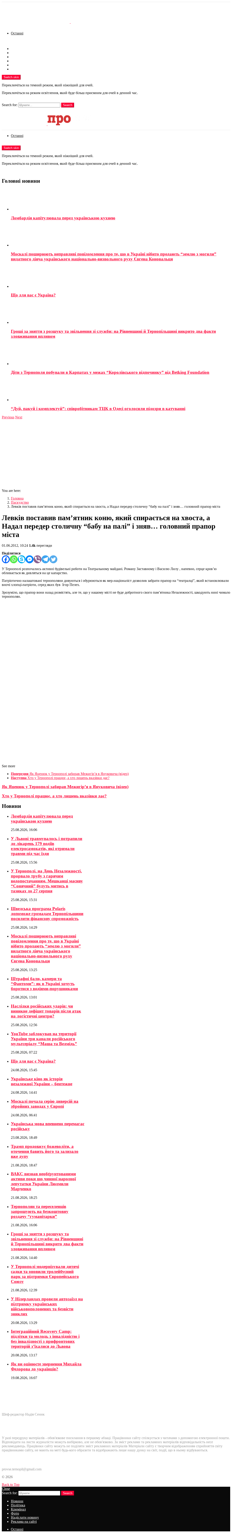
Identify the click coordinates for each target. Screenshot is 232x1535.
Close (6, 1489)
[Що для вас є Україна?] (120, 277)
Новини (17, 49)
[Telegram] (45, 559)
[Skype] (22, 559)
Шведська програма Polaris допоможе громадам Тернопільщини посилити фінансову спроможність (47, 913)
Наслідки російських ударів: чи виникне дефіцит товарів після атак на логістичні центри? (46, 1011)
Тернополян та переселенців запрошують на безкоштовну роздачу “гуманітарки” (39, 1211)
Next (18, 417)
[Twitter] (53, 559)
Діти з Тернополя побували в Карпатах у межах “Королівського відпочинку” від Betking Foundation (110, 372)
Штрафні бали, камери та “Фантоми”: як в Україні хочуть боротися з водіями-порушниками (44, 983)
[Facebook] (6, 559)
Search (67, 105)
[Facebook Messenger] (30, 559)
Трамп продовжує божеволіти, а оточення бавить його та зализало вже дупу (44, 1151)
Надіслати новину (25, 65)
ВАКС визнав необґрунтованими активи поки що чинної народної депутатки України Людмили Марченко (43, 1181)
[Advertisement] (116, 453)
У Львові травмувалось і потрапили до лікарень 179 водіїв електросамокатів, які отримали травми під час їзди (46, 846)
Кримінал (18, 57)
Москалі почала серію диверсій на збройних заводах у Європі (44, 1104)
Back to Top (10, 1484)
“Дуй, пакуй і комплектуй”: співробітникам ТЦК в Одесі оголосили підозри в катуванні (98, 408)
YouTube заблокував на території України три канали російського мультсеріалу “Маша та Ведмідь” (44, 1038)
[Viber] (37, 559)
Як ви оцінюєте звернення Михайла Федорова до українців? (46, 1366)
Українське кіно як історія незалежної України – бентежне (41, 1081)
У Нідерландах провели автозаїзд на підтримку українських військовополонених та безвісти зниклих (47, 1306)
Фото (15, 61)
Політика (18, 53)
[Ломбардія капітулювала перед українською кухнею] (120, 200)
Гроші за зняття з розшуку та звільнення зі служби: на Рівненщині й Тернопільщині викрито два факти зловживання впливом (47, 1241)
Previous (8, 417)
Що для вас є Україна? (33, 295)
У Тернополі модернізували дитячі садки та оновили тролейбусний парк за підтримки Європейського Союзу (45, 1274)
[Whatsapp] (14, 559)
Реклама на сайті (24, 69)
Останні (17, 33)
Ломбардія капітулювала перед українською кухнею (63, 218)
